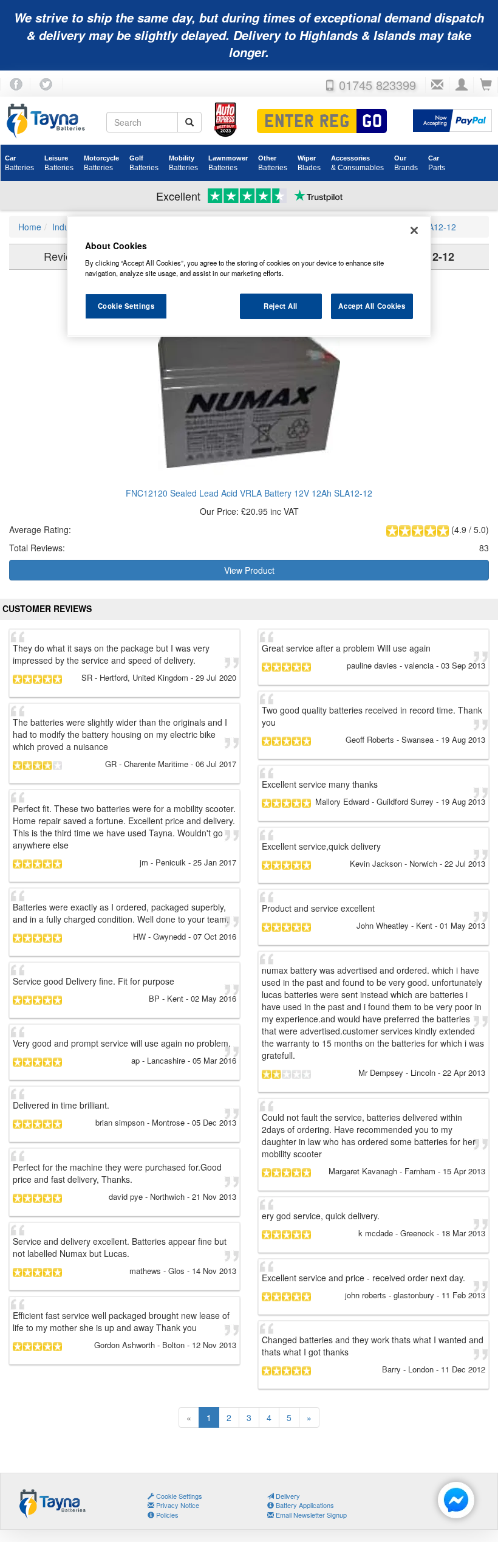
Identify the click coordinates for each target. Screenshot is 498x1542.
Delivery (287, 1496)
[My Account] (461, 85)
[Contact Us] (437, 85)
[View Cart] (486, 85)
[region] (249, 276)
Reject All (281, 306)
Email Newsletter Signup (310, 1515)
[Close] (414, 230)
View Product (249, 570)
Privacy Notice (176, 1505)
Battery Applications (304, 1505)
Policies (166, 1515)
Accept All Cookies (371, 306)
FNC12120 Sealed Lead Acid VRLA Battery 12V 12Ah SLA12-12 (249, 493)
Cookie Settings (126, 306)
